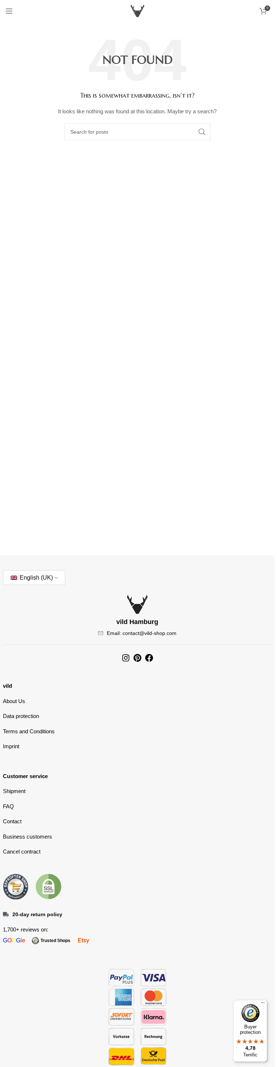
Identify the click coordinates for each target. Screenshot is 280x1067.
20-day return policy (37, 914)
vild (7, 686)
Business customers (27, 836)
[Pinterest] (137, 658)
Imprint (11, 746)
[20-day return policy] (6, 914)
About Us (14, 701)
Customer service (25, 776)
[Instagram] (126, 658)
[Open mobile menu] (9, 11)
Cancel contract (21, 851)
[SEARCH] (202, 131)
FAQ (8, 806)
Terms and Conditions (29, 731)
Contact (12, 821)
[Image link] (15, 886)
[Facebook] (149, 658)
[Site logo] (137, 10)
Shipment (14, 791)
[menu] (262, 1004)
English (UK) (35, 577)
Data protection (21, 716)
